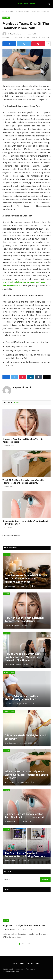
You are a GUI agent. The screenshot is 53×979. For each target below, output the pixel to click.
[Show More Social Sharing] (48, 43)
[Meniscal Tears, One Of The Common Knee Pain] (26, 65)
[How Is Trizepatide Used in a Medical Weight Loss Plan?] (27, 689)
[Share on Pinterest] (38, 43)
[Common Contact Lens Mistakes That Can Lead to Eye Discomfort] (26, 504)
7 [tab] (33, 943)
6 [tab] (31, 943)
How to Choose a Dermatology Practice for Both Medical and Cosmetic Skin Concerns (23, 657)
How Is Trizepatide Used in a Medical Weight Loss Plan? (21, 698)
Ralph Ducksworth (16, 34)
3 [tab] (24, 943)
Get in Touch (18, 963)
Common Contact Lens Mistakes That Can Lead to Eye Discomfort (24, 816)
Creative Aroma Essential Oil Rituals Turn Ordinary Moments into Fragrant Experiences (26, 578)
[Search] (49, 4)
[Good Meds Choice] (26, 4)
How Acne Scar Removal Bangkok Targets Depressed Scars (24, 619)
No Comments (32, 37)
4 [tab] (26, 943)
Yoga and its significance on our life (24, 925)
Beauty (6, 554)
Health (6, 18)
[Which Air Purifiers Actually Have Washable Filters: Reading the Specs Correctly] (26, 463)
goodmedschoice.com (10, 972)
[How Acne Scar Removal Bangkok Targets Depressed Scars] (26, 422)
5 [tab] (29, 943)
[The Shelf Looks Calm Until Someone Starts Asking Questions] (27, 846)
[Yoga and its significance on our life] (27, 908)
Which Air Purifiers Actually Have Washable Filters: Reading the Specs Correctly (26, 774)
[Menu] (4, 4)
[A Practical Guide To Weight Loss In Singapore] (27, 728)
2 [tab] (22, 943)
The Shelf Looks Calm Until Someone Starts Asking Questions (25, 855)
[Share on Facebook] (9, 43)
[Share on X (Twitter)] (24, 43)
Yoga (6, 920)
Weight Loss (9, 672)
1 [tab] (19, 943)
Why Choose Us (34, 963)
